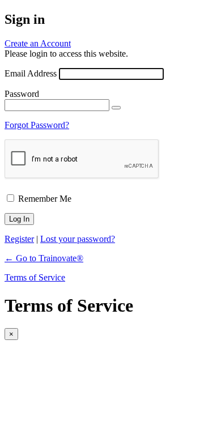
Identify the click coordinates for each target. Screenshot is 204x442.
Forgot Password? (37, 125)
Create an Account (38, 43)
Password (22, 94)
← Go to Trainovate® (44, 258)
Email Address (31, 73)
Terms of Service (35, 277)
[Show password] (116, 107)
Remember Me (44, 198)
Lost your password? (77, 239)
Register (19, 239)
